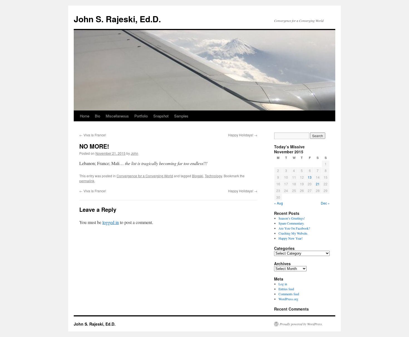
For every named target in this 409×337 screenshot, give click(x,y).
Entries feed (286, 289)
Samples (181, 116)
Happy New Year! (291, 238)
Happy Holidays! (242, 134)
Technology (213, 175)
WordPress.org (288, 299)
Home (84, 116)
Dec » (325, 203)
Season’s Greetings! (292, 218)
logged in (110, 222)
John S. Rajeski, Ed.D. (117, 19)
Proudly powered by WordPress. (301, 324)
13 (310, 177)
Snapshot (161, 116)
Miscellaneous (117, 116)
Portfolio (141, 116)
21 (318, 183)
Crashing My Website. (293, 233)
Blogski (197, 175)
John (134, 153)
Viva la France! (92, 134)
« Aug (278, 203)
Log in (283, 284)
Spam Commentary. (291, 223)
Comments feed (289, 294)
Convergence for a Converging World (145, 175)
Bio (97, 116)
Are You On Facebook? (294, 228)
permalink (86, 180)
